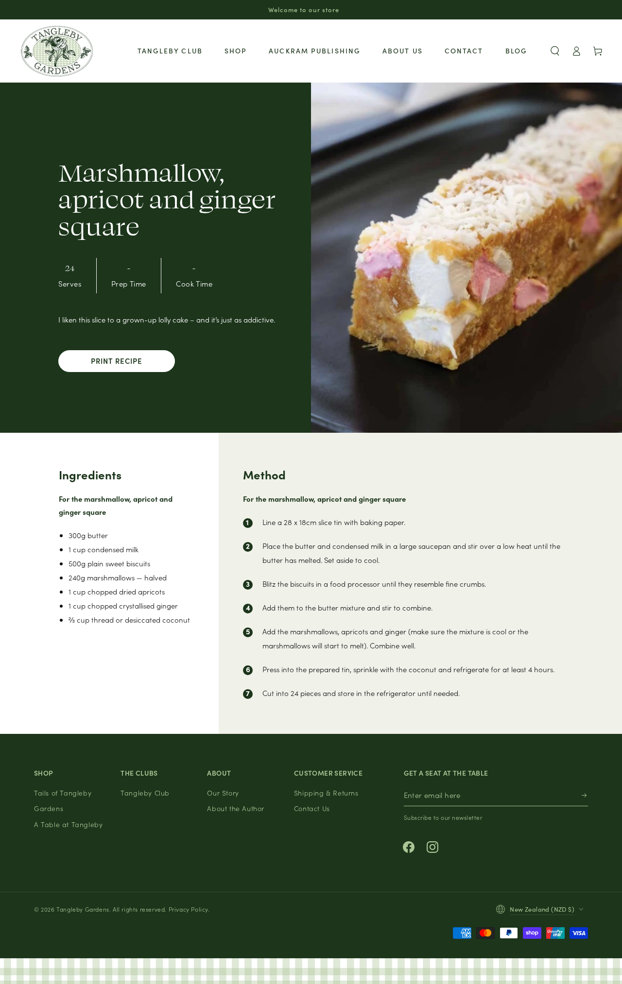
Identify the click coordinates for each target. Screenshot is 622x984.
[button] (555, 51)
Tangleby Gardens (82, 909)
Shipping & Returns (326, 792)
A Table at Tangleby (68, 824)
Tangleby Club (145, 792)
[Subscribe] (585, 795)
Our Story (223, 792)
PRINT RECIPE (116, 361)
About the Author (235, 808)
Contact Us (312, 808)
